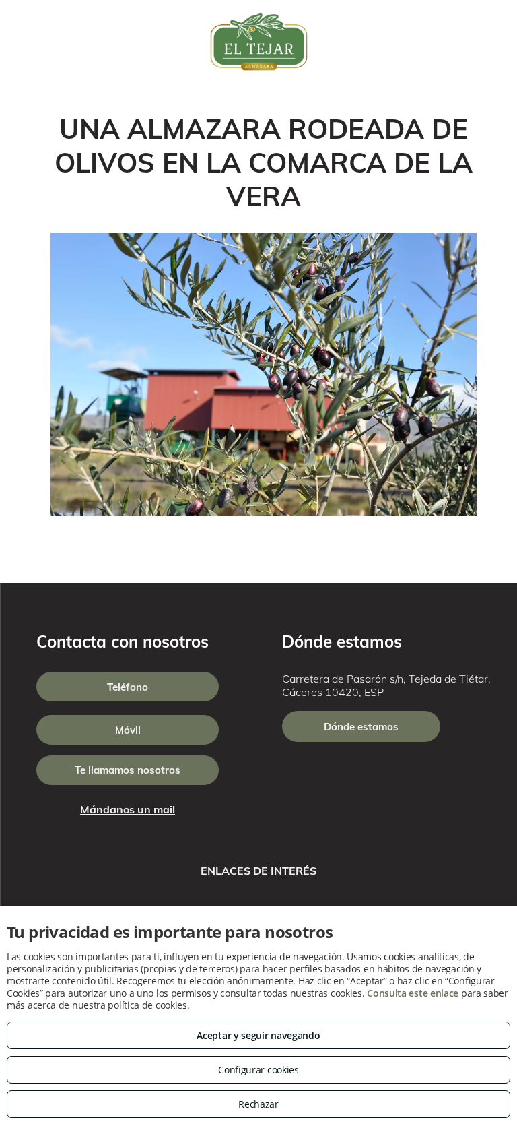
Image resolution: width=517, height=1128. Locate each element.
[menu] (29, 41)
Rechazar (258, 1104)
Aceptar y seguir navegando (258, 1035)
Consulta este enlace (412, 992)
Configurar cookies (258, 1069)
